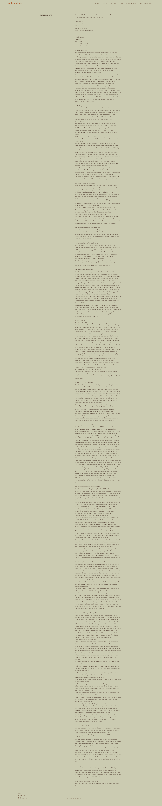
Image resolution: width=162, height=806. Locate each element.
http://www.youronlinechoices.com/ (85, 216)
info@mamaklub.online (86, 46)
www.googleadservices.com (83, 677)
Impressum (21, 795)
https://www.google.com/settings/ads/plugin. (88, 697)
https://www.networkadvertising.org (85, 721)
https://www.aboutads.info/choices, (85, 688)
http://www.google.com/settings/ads (86, 413)
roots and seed (15, 3)
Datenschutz (22, 798)
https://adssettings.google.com (84, 679)
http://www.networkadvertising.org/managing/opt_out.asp (92, 420)
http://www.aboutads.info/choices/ (85, 214)
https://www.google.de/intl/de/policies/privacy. (100, 717)
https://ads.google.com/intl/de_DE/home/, (88, 715)
